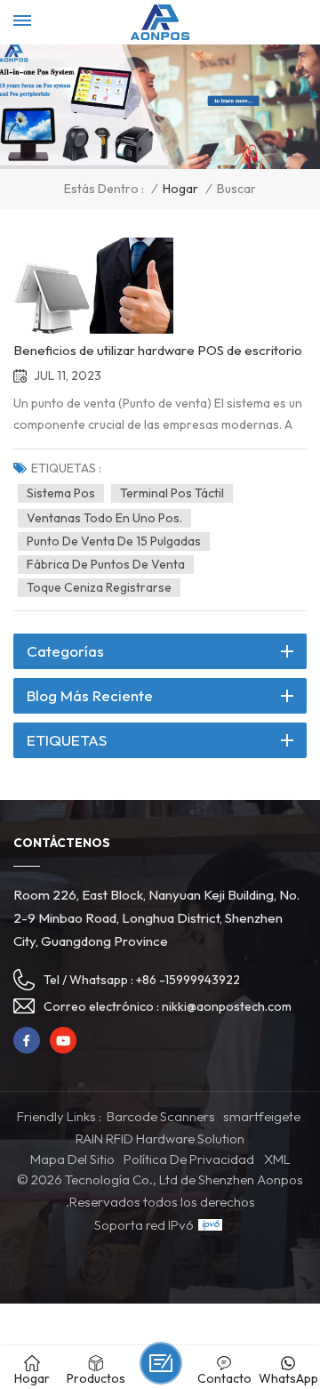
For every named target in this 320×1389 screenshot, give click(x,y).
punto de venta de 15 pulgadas (114, 541)
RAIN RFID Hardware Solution (160, 1138)
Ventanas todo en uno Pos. (104, 518)
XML (277, 1159)
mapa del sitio (72, 1159)
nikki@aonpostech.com (227, 1006)
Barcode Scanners (161, 1116)
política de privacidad (189, 1159)
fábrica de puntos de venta (106, 564)
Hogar (180, 189)
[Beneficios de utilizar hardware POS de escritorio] (93, 286)
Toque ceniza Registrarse (99, 587)
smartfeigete (261, 1116)
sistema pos (61, 493)
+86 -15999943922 (188, 980)
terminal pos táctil (172, 493)
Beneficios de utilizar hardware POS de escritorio (157, 351)
